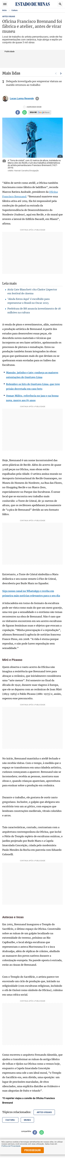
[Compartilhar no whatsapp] (24, 112)
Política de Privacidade (11, 1146)
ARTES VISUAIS (8, 16)
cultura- (10, 1120)
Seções (4, 4)
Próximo (61, 73)
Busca (60, 4)
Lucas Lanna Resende (22, 98)
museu (27, 1120)
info (37, 98)
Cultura (14, 10)
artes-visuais (44, 1112)
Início (4, 10)
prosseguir (32, 1150)
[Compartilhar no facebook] (17, 112)
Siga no (33, 112)
